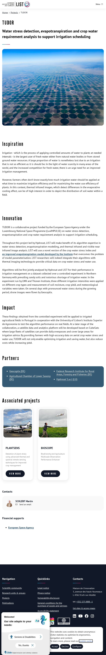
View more (15, 473)
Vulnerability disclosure (48, 598)
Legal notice (43, 588)
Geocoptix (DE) (17, 371)
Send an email (25, 504)
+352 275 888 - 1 (84, 601)
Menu (98, 4)
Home (5, 12)
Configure (76, 646)
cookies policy (85, 641)
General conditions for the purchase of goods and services (52, 604)
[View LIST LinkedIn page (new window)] (74, 616)
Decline (65, 646)
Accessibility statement (48, 610)
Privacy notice (44, 593)
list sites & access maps (84, 608)
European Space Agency (21, 527)
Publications (8, 603)
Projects (14, 12)
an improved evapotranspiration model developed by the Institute (37, 254)
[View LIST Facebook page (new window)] (86, 616)
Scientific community (12, 588)
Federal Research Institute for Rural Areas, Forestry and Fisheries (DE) (75, 373)
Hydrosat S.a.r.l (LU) (66, 379)
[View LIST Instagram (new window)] (92, 616)
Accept (55, 646)
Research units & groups (13, 593)
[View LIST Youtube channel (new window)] (80, 616)
